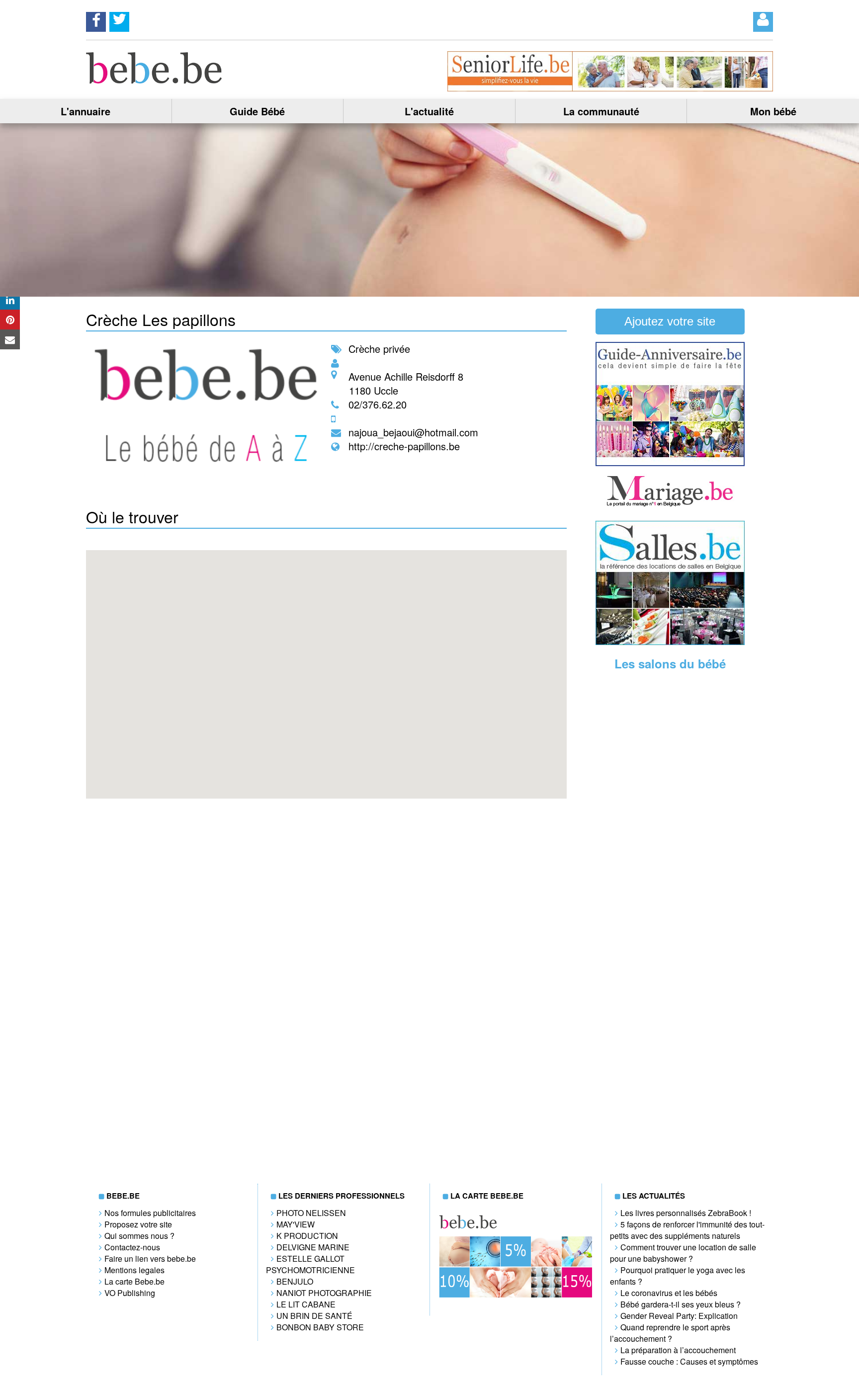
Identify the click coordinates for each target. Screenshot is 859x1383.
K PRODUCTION (307, 1235)
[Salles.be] (670, 642)
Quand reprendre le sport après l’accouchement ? (670, 1332)
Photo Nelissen (311, 1213)
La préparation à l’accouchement (678, 1350)
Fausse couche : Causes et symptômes (689, 1361)
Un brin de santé (314, 1315)
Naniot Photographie (324, 1293)
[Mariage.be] (670, 505)
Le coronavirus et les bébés (668, 1293)
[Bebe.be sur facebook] (96, 19)
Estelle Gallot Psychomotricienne (310, 1264)
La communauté (601, 111)
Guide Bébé (257, 111)
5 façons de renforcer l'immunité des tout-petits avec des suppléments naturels (687, 1230)
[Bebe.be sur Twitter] (119, 19)
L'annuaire (85, 111)
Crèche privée (379, 348)
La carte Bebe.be (134, 1281)
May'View (295, 1224)
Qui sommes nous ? (139, 1235)
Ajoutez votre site (669, 321)
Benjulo (294, 1281)
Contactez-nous (132, 1247)
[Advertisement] (670, 833)
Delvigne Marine (312, 1247)
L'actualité (429, 111)
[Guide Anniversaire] (670, 463)
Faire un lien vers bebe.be (150, 1258)
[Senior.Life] (610, 88)
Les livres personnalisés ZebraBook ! (685, 1213)
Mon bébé (773, 111)
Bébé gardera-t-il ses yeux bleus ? (680, 1304)
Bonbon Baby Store (320, 1327)
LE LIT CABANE (306, 1304)
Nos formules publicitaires (150, 1213)
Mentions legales (134, 1270)
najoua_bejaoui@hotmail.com (413, 432)
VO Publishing (129, 1293)
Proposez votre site (138, 1224)
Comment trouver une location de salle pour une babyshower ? (683, 1252)
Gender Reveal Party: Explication (679, 1315)
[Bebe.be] (154, 80)
